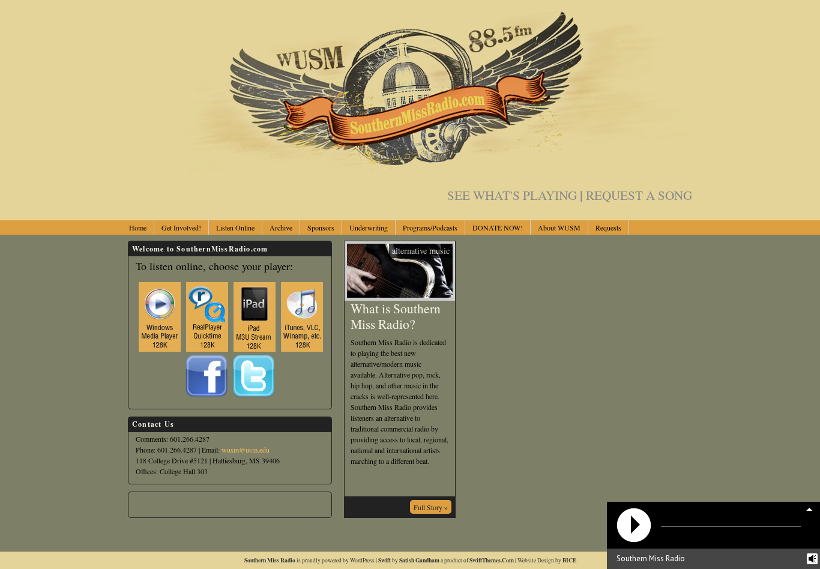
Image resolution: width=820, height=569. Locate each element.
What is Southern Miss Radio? (396, 316)
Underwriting (368, 227)
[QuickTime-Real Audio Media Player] (207, 314)
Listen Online (235, 227)
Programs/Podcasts (430, 227)
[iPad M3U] (254, 314)
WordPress (362, 560)
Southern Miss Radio (269, 560)
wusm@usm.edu (246, 449)
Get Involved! (181, 227)
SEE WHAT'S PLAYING (515, 194)
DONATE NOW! (497, 227)
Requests (608, 227)
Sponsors (320, 227)
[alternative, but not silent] (410, 175)
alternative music (421, 250)
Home (137, 227)
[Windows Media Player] (159, 314)
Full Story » (431, 507)
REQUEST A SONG (639, 194)
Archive (281, 227)
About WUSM (559, 227)
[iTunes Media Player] (302, 314)
